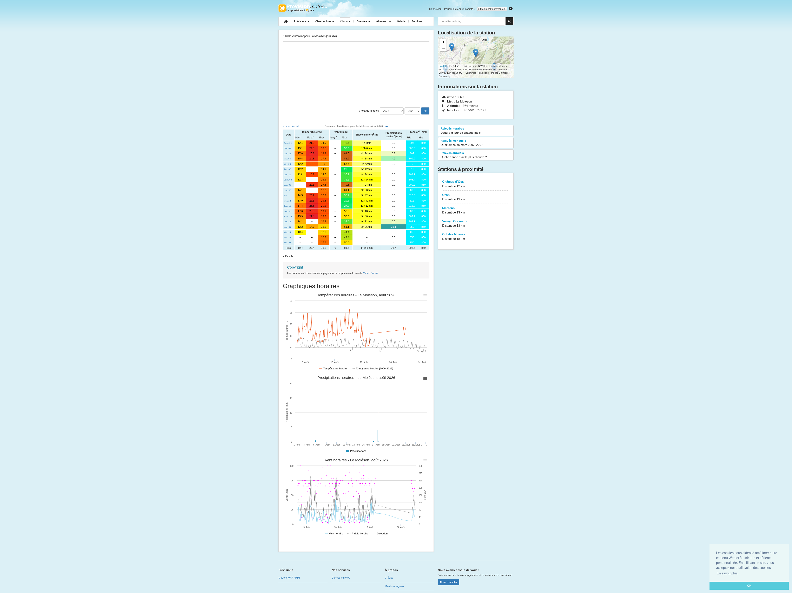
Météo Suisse (370, 273)
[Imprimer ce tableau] (386, 126)
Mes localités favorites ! (493, 9)
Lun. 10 (287, 190)
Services (417, 21)
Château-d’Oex (453, 184)
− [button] (443, 48)
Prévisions (300, 21)
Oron (453, 197)
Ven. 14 (287, 211)
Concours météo (341, 577)
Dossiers (362, 21)
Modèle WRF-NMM (289, 577)
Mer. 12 (287, 201)
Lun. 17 (287, 227)
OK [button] (749, 585)
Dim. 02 (287, 148)
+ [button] (443, 42)
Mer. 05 (287, 164)
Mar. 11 (287, 195)
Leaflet (442, 65)
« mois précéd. (291, 126)
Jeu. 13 (287, 206)
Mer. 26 (287, 237)
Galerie (401, 21)
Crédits (389, 577)
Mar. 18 (287, 232)
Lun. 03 (287, 153)
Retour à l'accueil (302, 8)
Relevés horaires (461, 130)
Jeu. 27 (287, 243)
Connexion (435, 9)
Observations (323, 21)
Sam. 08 (288, 180)
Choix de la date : (369, 111)
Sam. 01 (288, 143)
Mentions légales (394, 586)
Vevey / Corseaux (454, 223)
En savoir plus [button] (727, 573)
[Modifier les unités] (511, 9)
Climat (344, 21)
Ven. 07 (287, 174)
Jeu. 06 (287, 169)
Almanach (382, 21)
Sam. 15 (288, 216)
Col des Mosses (453, 236)
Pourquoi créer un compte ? (459, 9)
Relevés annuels (464, 155)
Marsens (453, 210)
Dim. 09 (287, 185)
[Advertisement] (356, 74)
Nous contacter (448, 582)
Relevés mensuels (465, 142)
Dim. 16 (287, 221)
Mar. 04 (287, 159)
